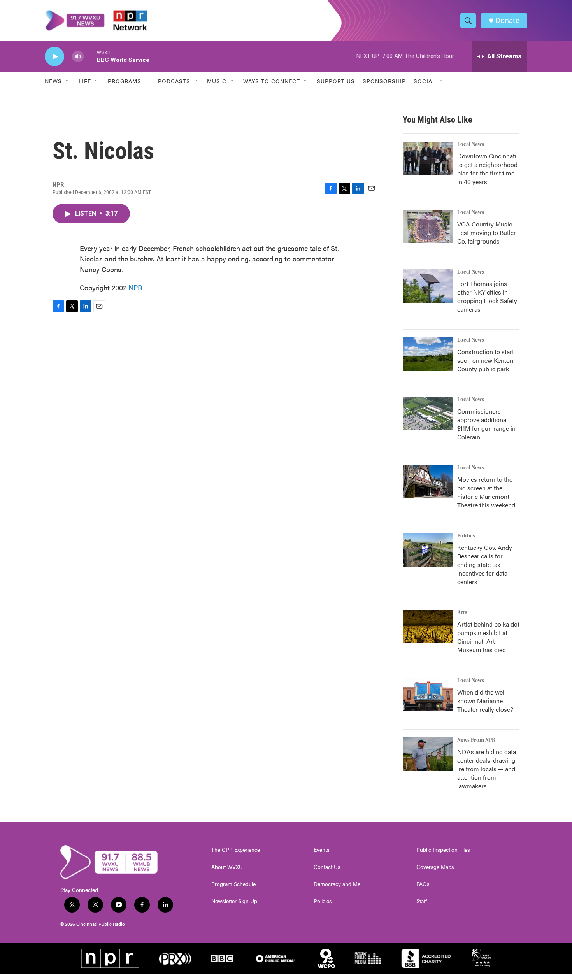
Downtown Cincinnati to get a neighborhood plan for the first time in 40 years (487, 168)
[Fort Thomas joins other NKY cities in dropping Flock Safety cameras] (428, 286)
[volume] (77, 56)
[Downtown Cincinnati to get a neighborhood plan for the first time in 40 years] (428, 158)
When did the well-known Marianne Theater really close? (485, 701)
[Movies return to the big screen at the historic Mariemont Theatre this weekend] (428, 481)
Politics (466, 536)
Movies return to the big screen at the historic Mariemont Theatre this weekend (486, 492)
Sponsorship (384, 81)
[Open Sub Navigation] (68, 81)
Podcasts (174, 81)
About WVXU (227, 867)
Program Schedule (233, 884)
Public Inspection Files (443, 850)
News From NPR (476, 740)
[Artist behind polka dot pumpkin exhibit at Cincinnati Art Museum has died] (428, 626)
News (53, 81)
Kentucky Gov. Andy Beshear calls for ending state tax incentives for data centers (484, 564)
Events (322, 850)
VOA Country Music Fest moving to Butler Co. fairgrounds (486, 232)
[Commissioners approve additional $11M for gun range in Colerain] (428, 413)
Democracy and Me (337, 884)
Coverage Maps (435, 867)
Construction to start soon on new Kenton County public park (485, 360)
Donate (507, 20)
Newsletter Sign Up (234, 901)
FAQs (423, 884)
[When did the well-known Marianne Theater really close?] (428, 694)
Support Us (336, 81)
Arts (462, 612)
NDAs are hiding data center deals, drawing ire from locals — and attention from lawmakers (486, 768)
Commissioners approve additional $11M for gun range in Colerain (486, 424)
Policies (323, 901)
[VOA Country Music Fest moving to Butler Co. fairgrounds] (428, 226)
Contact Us (327, 867)
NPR (135, 287)
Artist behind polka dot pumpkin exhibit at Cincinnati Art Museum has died (488, 636)
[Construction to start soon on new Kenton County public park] (428, 354)
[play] (54, 56)
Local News (470, 144)
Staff (421, 901)
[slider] (90, 56)
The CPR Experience (235, 850)
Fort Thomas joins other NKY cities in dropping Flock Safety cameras (487, 296)
